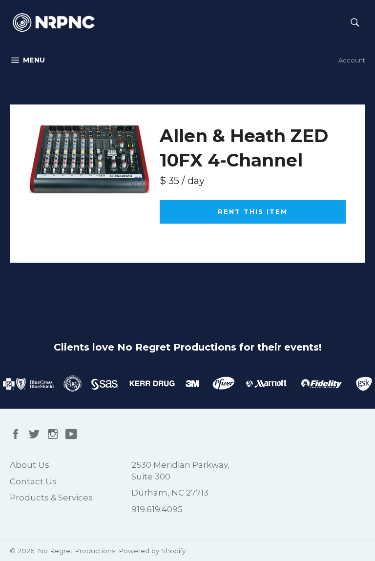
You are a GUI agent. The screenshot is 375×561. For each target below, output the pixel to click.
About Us (29, 465)
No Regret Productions (76, 551)
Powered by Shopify (152, 551)
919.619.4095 (157, 509)
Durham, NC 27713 (169, 493)
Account (351, 60)
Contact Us (33, 481)
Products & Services (51, 497)
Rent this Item (252, 211)
